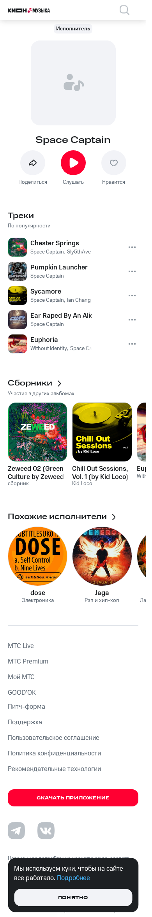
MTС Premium (28, 661)
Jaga (102, 593)
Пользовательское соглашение (53, 738)
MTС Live (21, 646)
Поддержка (25, 722)
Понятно (73, 897)
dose (37, 593)
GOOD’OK (22, 692)
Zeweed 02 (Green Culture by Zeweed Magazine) (36, 473)
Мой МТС (21, 677)
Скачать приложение (73, 798)
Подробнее (73, 878)
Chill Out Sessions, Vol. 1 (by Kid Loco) (100, 473)
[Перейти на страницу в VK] (46, 830)
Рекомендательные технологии (54, 769)
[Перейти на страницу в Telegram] (16, 830)
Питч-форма (26, 706)
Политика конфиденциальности (54, 753)
